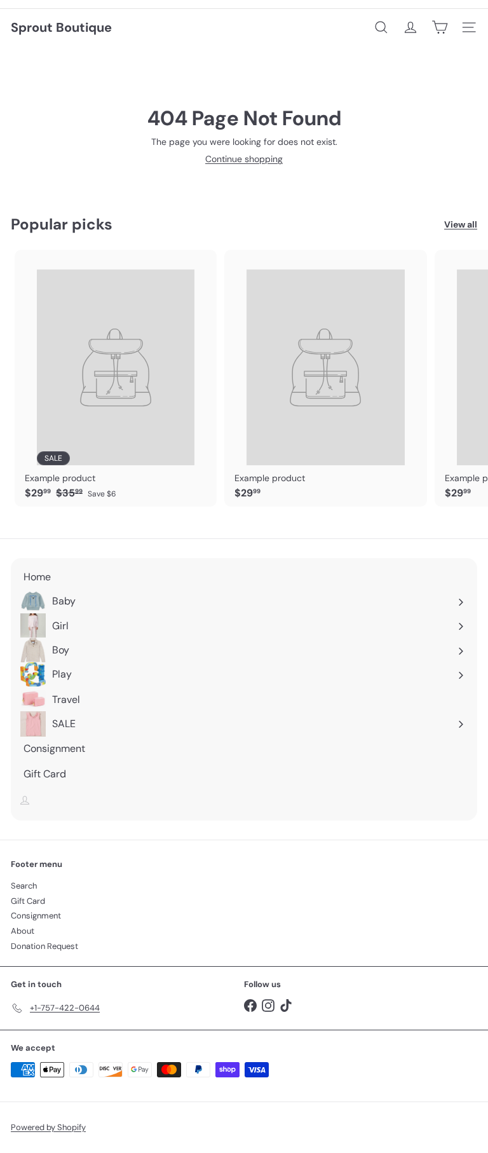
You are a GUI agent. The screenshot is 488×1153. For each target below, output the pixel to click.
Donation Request (44, 946)
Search (24, 885)
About (22, 930)
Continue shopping (244, 159)
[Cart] (439, 27)
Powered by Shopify (48, 1127)
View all (460, 224)
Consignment (36, 915)
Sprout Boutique (61, 27)
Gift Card (28, 901)
